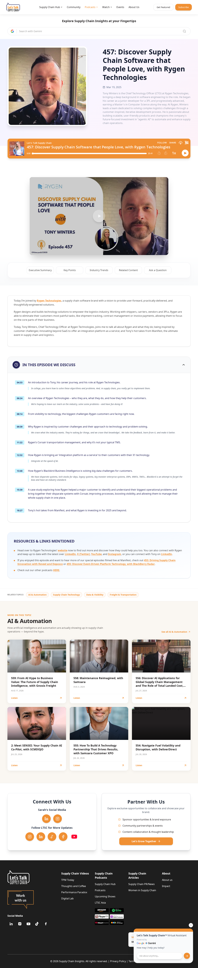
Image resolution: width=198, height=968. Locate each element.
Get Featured (163, 7)
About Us (134, 7)
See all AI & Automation (174, 631)
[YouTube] (28, 924)
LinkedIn (70, 554)
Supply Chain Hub (49, 7)
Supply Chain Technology (66, 594)
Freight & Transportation (123, 594)
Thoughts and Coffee (73, 886)
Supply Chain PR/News (141, 884)
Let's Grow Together (144, 841)
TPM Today (67, 880)
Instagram (114, 554)
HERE (56, 570)
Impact (166, 886)
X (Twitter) (83, 554)
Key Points (70, 270)
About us (167, 880)
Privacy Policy (118, 961)
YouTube (96, 554)
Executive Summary (40, 270)
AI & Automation (37, 594)
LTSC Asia (100, 902)
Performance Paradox (74, 892)
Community (73, 7)
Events (120, 7)
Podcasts (90, 7)
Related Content (128, 270)
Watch (106, 7)
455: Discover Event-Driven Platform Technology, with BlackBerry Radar (111, 564)
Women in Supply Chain (142, 890)
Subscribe (183, 7)
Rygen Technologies (49, 300)
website (62, 550)
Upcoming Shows (105, 896)
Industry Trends (99, 270)
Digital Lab (67, 898)
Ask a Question (158, 270)
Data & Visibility (94, 594)
